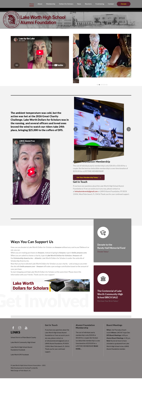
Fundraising (100, 4)
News (79, 4)
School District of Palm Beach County (23, 332)
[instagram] (20, 322)
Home (31, 4)
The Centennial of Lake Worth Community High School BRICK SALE (110, 288)
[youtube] (26, 322)
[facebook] (13, 322)
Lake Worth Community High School (23, 336)
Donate (123, 4)
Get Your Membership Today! (87, 176)
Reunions (88, 4)
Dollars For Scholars (66, 4)
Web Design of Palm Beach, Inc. (21, 365)
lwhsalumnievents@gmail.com (86, 190)
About (40, 4)
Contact (111, 4)
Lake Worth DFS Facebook (20, 349)
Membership (50, 4)
